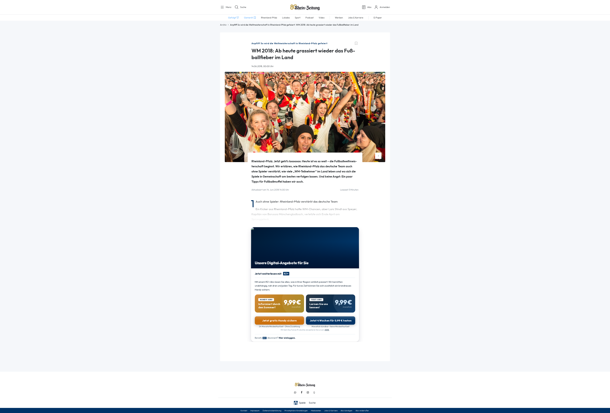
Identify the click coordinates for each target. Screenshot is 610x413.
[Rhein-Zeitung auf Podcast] (314, 392)
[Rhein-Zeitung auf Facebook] (301, 392)
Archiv (223, 24)
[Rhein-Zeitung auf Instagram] (307, 392)
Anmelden (385, 7)
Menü (228, 7)
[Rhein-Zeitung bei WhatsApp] (295, 392)
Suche (243, 7)
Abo (369, 7)
